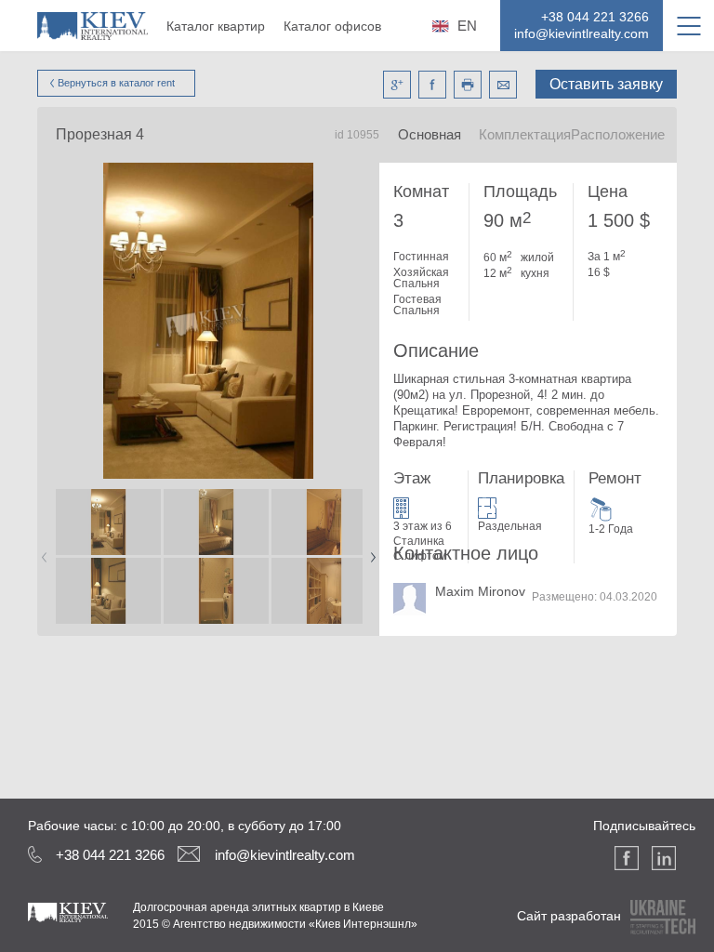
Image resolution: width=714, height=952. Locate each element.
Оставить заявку (606, 84)
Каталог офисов (332, 26)
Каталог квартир (215, 26)
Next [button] (369, 551)
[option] (108, 557)
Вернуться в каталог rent (116, 82)
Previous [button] (40, 551)
